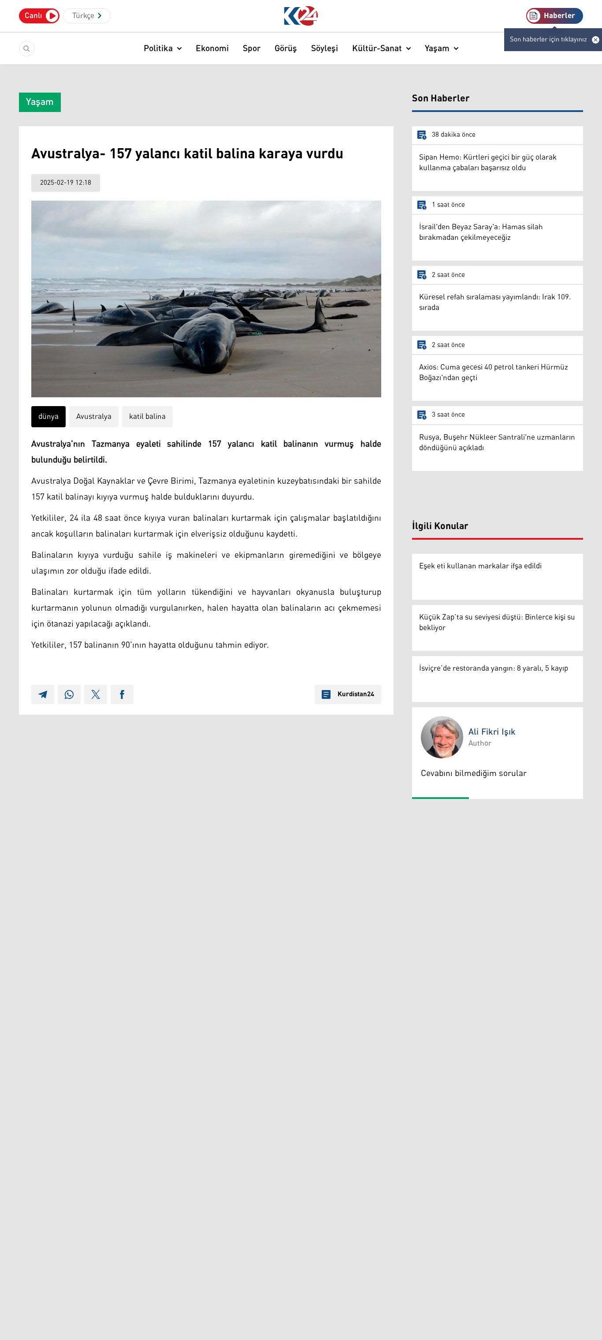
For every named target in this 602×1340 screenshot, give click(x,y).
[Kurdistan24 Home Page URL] (301, 16)
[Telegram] (42, 694)
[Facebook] (122, 694)
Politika (158, 48)
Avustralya (93, 416)
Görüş (286, 48)
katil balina (147, 416)
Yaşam (437, 48)
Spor (251, 48)
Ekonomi (212, 48)
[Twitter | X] (95, 694)
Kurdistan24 (356, 694)
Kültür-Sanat (377, 48)
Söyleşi (324, 48)
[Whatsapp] (69, 694)
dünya (48, 416)
